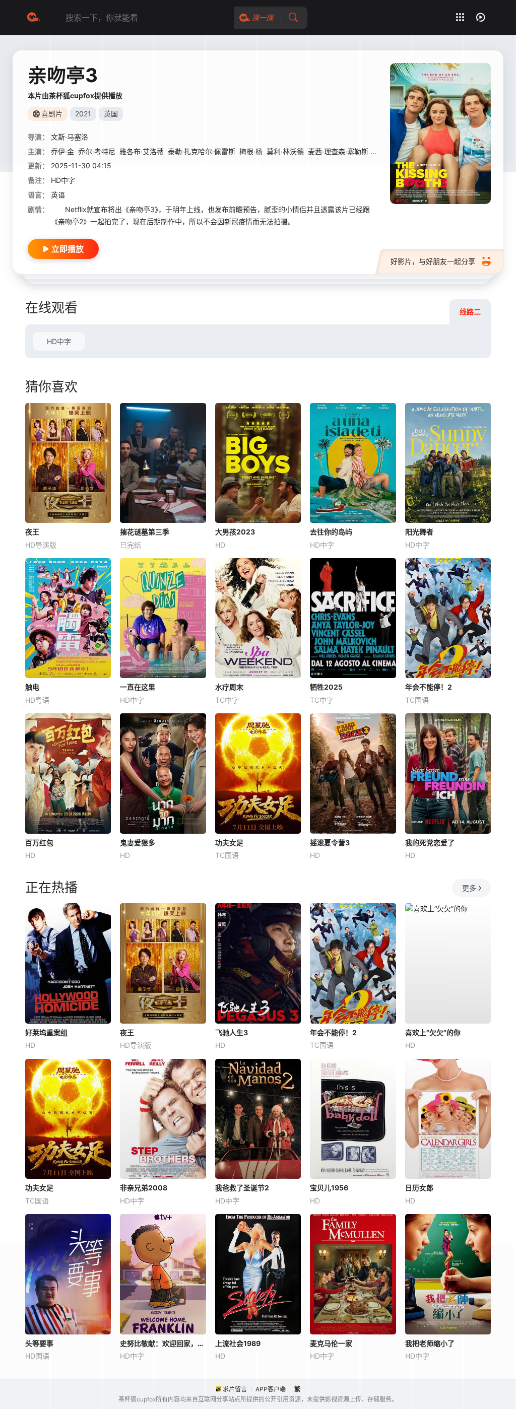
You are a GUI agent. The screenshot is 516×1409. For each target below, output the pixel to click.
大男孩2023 (235, 531)
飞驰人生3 (231, 1032)
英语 (58, 194)
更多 (469, 888)
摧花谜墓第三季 (144, 531)
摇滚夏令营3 (330, 842)
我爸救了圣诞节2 (242, 1187)
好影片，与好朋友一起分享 (433, 261)
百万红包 (39, 842)
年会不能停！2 (428, 687)
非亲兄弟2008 (143, 1187)
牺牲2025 (326, 687)
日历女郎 (419, 1187)
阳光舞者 (419, 531)
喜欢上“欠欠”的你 (433, 1032)
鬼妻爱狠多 (137, 842)
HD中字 (59, 341)
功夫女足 (229, 842)
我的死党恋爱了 (430, 842)
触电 (32, 687)
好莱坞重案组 (46, 1032)
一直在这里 (137, 687)
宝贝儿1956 (329, 1187)
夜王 (32, 531)
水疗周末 (229, 687)
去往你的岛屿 (331, 531)
